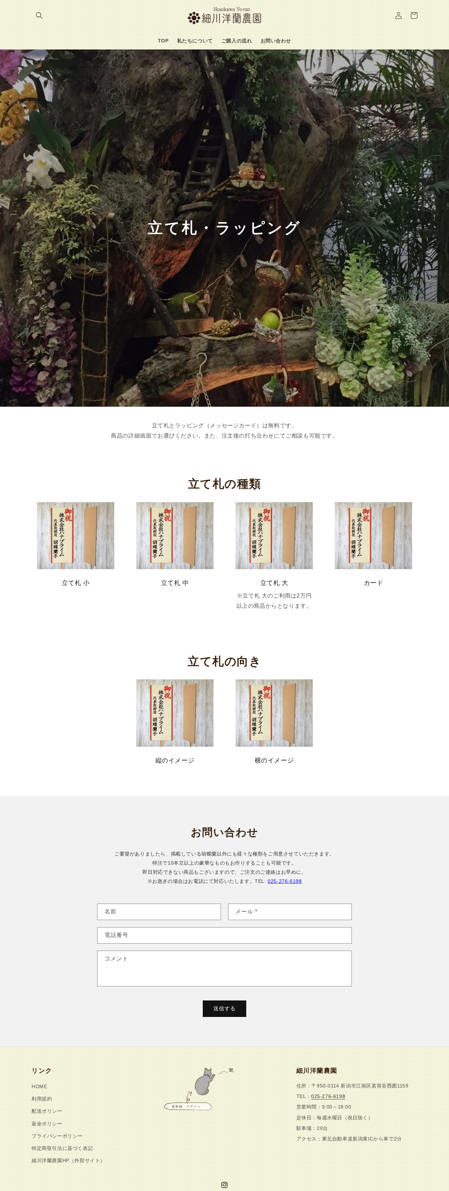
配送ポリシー (47, 1111)
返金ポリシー (47, 1123)
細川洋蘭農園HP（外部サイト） (68, 1160)
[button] (39, 15)
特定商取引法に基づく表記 (62, 1148)
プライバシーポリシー (57, 1136)
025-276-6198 (285, 881)
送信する (224, 1008)
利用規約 (42, 1099)
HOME (39, 1086)
